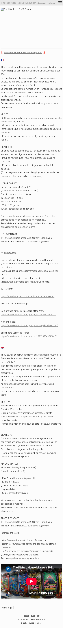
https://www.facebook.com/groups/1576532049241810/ (29, 336)
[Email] (38, 615)
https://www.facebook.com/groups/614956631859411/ (28, 314)
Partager (8, 607)
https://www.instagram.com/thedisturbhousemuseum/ (27, 296)
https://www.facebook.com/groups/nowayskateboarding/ (29, 325)
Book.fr (39, 623)
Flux (32, 616)
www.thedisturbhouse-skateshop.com (23, 52)
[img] (3, 608)
